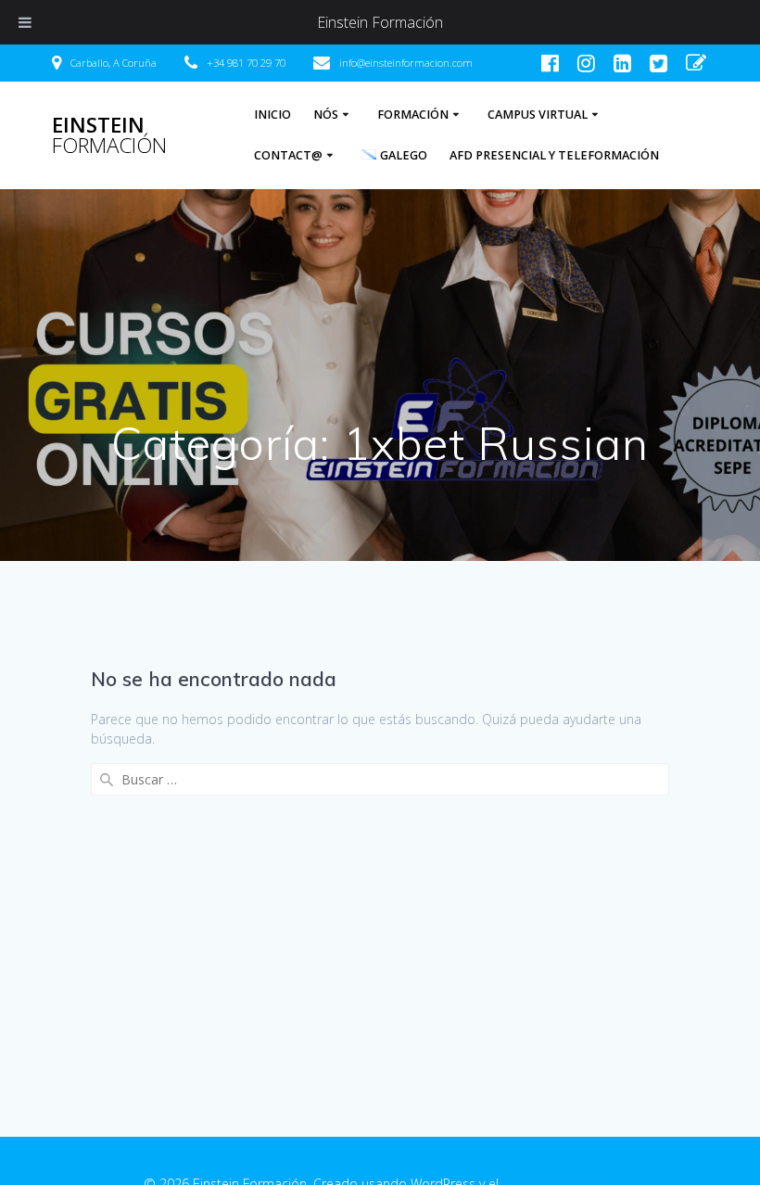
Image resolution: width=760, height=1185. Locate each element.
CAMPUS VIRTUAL (538, 114)
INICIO (272, 114)
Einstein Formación (380, 22)
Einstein (109, 136)
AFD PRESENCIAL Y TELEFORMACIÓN (554, 155)
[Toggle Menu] (25, 22)
